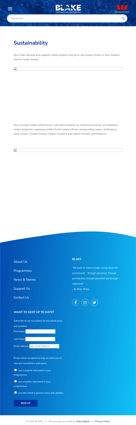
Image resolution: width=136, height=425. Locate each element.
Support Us (22, 288)
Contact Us (21, 297)
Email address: (21, 346)
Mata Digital (82, 421)
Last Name (19, 339)
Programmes (23, 271)
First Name (19, 331)
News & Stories (25, 279)
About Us (20, 262)
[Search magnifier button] (123, 18)
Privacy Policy (102, 421)
